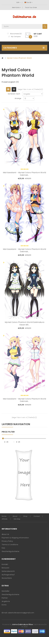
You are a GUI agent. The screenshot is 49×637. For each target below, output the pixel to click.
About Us (5, 534)
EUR (18, 2)
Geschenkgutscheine (10, 551)
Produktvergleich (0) (10, 82)
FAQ (3, 548)
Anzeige (18, 98)
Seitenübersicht (8, 571)
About (15, 516)
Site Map (17, 519)
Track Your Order (31, 7)
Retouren (5, 568)
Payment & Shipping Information (15, 538)
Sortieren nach (14, 94)
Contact (37, 516)
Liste (14, 89)
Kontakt (5, 564)
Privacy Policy (7, 541)
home (4, 516)
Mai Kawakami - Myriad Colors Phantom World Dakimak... (24, 173)
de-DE (29, 2)
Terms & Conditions (10, 544)
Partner (5, 598)
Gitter (8, 89)
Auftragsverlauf (8, 575)
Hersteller (5, 591)
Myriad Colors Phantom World (19, 58)
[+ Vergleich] (42, 178)
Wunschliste (7, 578)
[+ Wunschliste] (38, 178)
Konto (4, 605)
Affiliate (5, 519)
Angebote (6, 601)
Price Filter (8, 432)
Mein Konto (16, 7)
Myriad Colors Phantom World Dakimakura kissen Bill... (24, 323)
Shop (25, 516)
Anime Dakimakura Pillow (22, 624)
